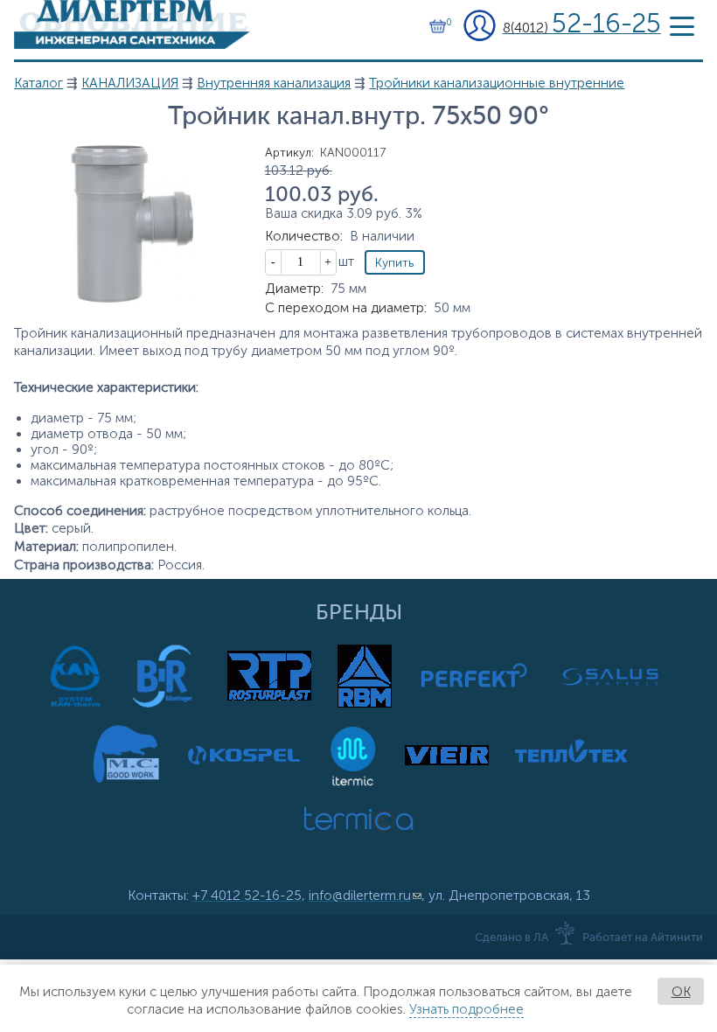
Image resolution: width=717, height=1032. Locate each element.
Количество (304, 236)
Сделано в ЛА (511, 938)
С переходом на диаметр (346, 308)
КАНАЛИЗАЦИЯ (129, 83)
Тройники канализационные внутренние (496, 83)
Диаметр (294, 288)
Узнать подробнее (466, 1009)
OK (681, 992)
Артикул (289, 152)
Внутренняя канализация (274, 83)
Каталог (38, 83)
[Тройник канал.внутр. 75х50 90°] (132, 298)
